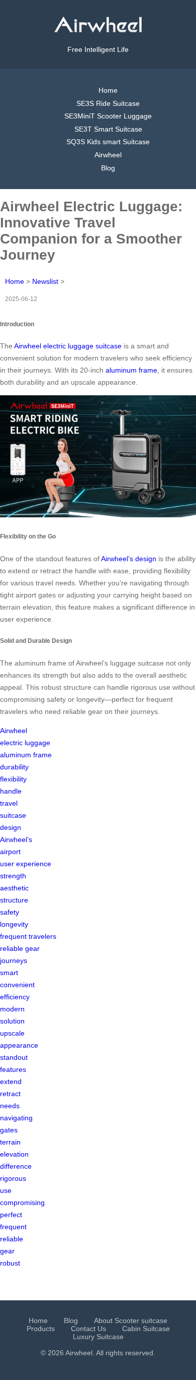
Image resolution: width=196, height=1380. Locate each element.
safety (9, 912)
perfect (11, 1215)
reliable (11, 1239)
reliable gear (20, 948)
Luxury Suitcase (98, 1337)
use (6, 1190)
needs (10, 1106)
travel (9, 803)
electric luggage (25, 743)
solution (12, 1021)
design (10, 827)
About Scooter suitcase (130, 1320)
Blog (108, 168)
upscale (12, 1033)
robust (10, 1263)
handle (11, 791)
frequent (13, 1227)
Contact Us (88, 1329)
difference (16, 1166)
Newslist (45, 281)
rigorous (13, 1178)
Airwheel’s (16, 839)
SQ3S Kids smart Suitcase (108, 142)
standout (14, 1057)
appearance (19, 1045)
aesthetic (14, 888)
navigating (16, 1118)
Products (41, 1329)
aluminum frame (131, 370)
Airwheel (108, 155)
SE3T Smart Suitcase (108, 129)
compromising (22, 1202)
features (13, 1069)
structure (14, 900)
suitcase (13, 815)
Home (108, 90)
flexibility (13, 779)
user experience (25, 864)
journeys (13, 960)
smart (9, 973)
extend (11, 1081)
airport (10, 852)
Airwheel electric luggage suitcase (68, 346)
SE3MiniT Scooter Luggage (108, 116)
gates (9, 1130)
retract (10, 1094)
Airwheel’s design (128, 559)
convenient (17, 985)
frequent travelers (28, 936)
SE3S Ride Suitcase (108, 103)
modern (12, 1009)
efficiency (15, 997)
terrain (10, 1142)
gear (7, 1251)
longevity (14, 924)
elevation (14, 1154)
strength (13, 876)
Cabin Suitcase (146, 1329)
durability (14, 767)
